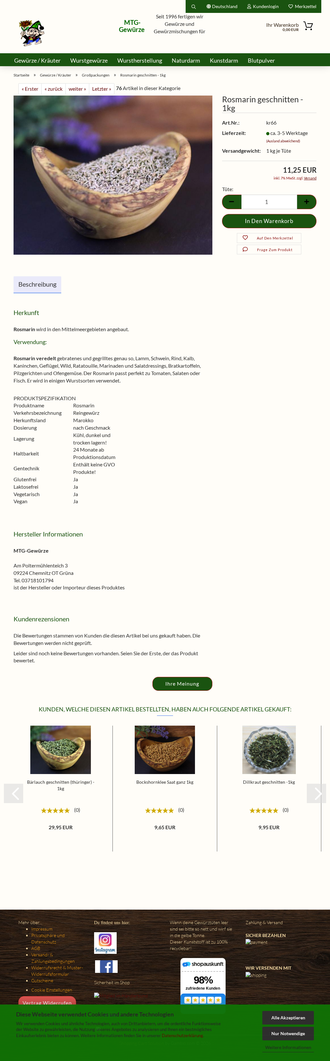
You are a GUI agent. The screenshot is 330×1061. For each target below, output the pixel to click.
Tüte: (227, 189)
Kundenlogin (265, 6)
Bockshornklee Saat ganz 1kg (164, 782)
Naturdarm (186, 60)
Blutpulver (261, 60)
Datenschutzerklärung (182, 1035)
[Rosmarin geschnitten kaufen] (113, 174)
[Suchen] (194, 6)
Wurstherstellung (139, 60)
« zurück (53, 89)
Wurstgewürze (89, 60)
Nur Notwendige (288, 1033)
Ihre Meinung (182, 683)
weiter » (77, 89)
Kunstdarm (224, 60)
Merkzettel (304, 6)
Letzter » (101, 89)
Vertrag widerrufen (47, 1003)
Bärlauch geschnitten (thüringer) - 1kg (60, 785)
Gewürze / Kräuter (37, 60)
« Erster (30, 89)
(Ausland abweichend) (283, 141)
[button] (13, 793)
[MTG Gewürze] (32, 33)
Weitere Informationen (288, 1047)
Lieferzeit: (234, 133)
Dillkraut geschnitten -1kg (269, 782)
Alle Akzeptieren (288, 1017)
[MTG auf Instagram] (105, 942)
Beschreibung (37, 284)
